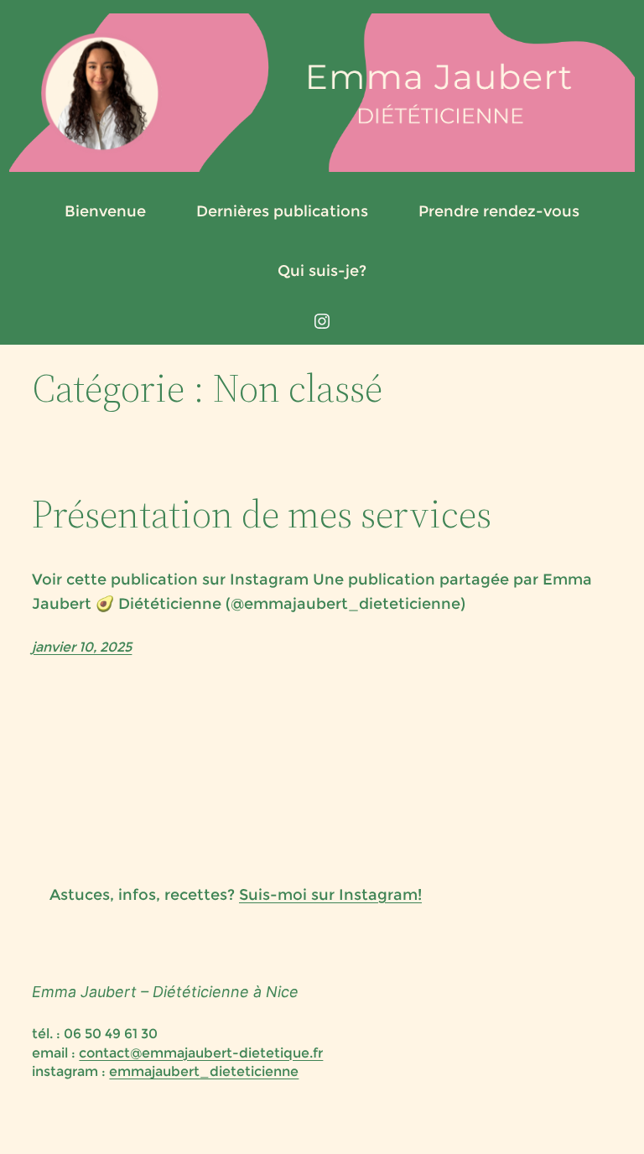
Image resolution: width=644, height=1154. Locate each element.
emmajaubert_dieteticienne (204, 1071)
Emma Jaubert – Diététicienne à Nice (165, 992)
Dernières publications (282, 211)
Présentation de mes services (261, 513)
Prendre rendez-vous (498, 211)
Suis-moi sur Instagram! (330, 895)
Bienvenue (105, 211)
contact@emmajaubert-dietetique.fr (201, 1053)
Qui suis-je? (322, 271)
